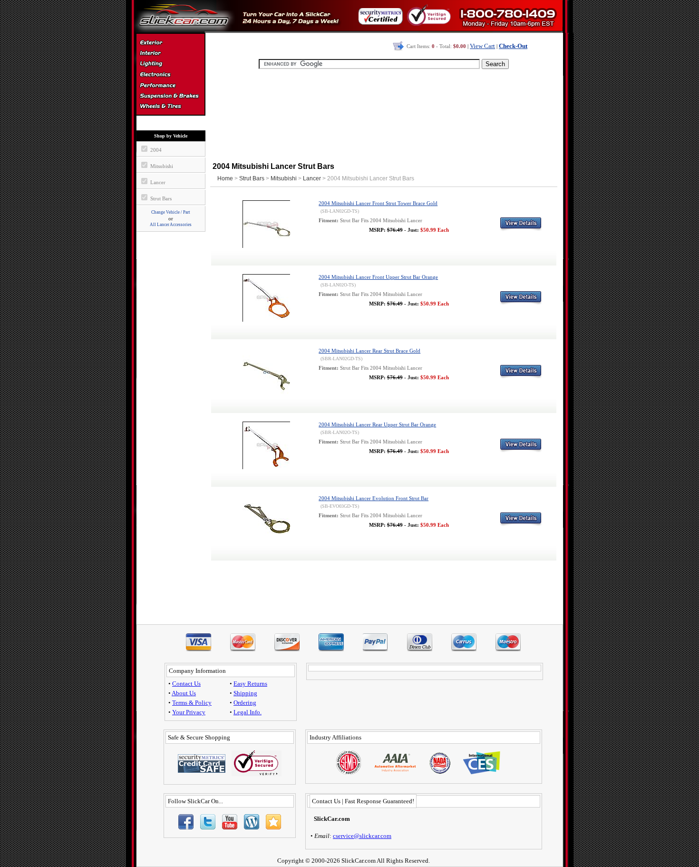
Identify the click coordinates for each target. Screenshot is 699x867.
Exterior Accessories (170, 44)
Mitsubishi (284, 178)
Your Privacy (188, 712)
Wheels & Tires (170, 106)
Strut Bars (251, 178)
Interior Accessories (170, 54)
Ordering (244, 702)
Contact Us (186, 683)
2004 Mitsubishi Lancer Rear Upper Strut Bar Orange (377, 424)
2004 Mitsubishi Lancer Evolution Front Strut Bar (373, 498)
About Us (184, 693)
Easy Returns (250, 683)
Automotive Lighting (170, 64)
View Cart (482, 45)
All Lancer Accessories (171, 224)
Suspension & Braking (170, 96)
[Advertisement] (384, 114)
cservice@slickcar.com (362, 835)
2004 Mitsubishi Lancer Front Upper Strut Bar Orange (378, 277)
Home (225, 178)
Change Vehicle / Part (170, 212)
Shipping (245, 693)
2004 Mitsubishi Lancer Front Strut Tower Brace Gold (378, 203)
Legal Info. (247, 712)
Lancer (312, 178)
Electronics (170, 75)
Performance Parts (170, 85)
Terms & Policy (192, 702)
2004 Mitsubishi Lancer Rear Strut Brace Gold (369, 351)
